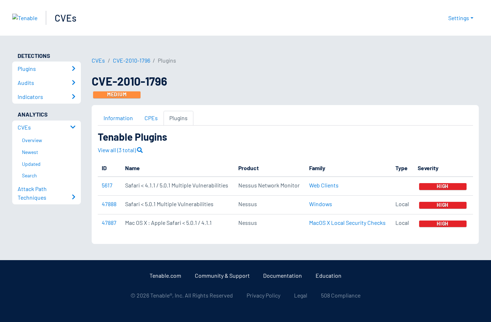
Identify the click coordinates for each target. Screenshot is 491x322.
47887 (109, 222)
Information (118, 117)
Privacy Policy (263, 295)
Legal (300, 295)
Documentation (282, 275)
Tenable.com (165, 275)
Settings (458, 17)
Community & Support (222, 275)
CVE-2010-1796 (131, 60)
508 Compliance (341, 295)
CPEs (151, 117)
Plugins (178, 117)
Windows (320, 203)
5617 (107, 185)
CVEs (66, 17)
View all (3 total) (117, 149)
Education (328, 275)
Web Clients (324, 185)
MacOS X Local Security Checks (347, 222)
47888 (109, 203)
